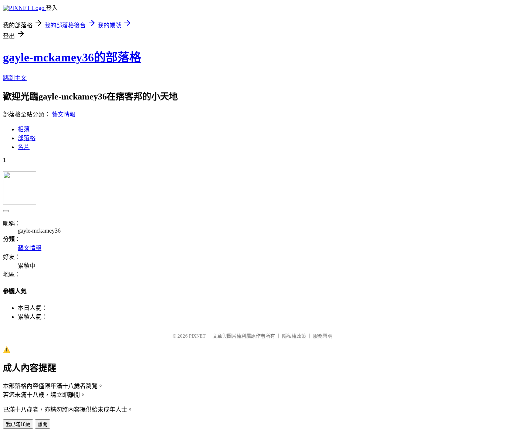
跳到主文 (15, 78)
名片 (24, 147)
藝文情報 (63, 114)
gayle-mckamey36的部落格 (72, 57)
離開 (42, 424)
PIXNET (197, 336)
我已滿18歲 (18, 424)
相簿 (24, 129)
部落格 (26, 138)
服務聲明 (322, 336)
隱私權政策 (294, 336)
